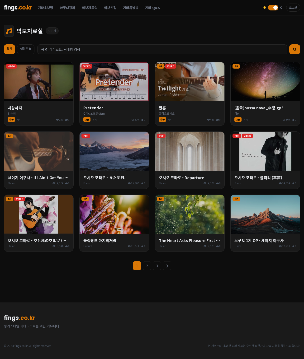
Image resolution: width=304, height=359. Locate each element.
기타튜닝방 (130, 7)
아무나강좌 (67, 7)
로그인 (293, 7)
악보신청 (110, 7)
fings (18, 7)
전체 (9, 48)
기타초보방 (45, 7)
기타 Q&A (152, 7)
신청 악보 (25, 48)
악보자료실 (89, 7)
